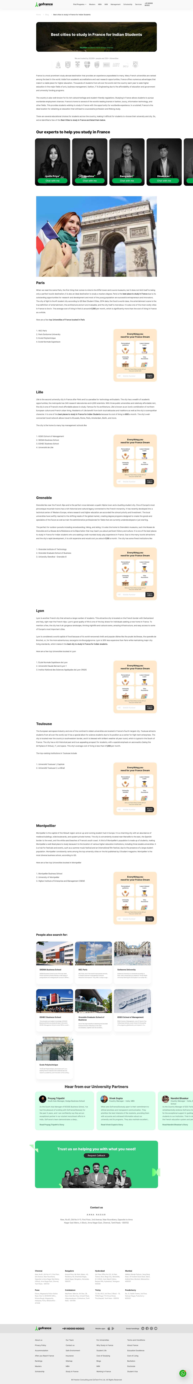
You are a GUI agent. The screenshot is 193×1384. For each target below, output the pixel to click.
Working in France (103, 1371)
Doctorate (131, 1366)
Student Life (101, 1351)
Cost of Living (132, 1356)
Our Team (70, 1340)
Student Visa (132, 1371)
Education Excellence (135, 1351)
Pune (37, 1290)
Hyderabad (100, 1271)
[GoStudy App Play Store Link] (113, 1329)
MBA (68, 1366)
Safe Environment (73, 1351)
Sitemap (69, 1361)
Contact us (70, 1345)
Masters (38, 1366)
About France (132, 1345)
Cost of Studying (103, 1356)
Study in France (72, 1371)
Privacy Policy (40, 1345)
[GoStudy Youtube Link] (156, 1329)
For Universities (102, 1340)
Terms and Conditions (136, 1340)
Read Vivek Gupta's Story (112, 1125)
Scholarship (39, 1371)
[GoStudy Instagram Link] (152, 1329)
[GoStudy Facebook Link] (147, 1329)
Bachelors (131, 1361)
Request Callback (149, 376)
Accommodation (41, 1351)
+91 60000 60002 (149, 3)
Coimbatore (70, 1290)
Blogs (98, 1361)
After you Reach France (44, 1356)
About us (38, 1340)
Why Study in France (104, 1345)
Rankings (38, 1361)
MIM (98, 1366)
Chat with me (53, 180)
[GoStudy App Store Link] (109, 1329)
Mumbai (128, 1271)
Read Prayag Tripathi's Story (52, 1125)
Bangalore (69, 1271)
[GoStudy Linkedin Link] (143, 1329)
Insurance (70, 1356)
